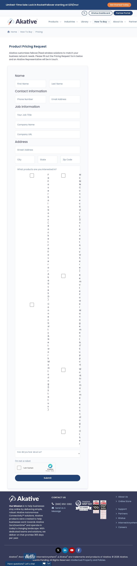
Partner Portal (123, 13)
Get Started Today (119, 4)
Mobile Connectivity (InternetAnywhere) (80, 222)
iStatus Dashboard (100, 13)
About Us (118, 21)
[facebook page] (79, 550)
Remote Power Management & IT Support (80, 320)
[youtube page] (72, 550)
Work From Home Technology (80, 397)
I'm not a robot (23, 461)
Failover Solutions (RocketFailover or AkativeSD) (48, 237)
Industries (69, 21)
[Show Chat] (44, 564)
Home (13, 31)
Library (84, 21)
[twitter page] (58, 550)
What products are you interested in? (37, 169)
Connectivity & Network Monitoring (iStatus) (49, 356)
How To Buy (100, 21)
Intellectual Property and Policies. (88, 560)
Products (53, 21)
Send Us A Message (59, 509)
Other (80, 437)
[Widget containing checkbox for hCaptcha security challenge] (35, 468)
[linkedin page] (65, 550)
